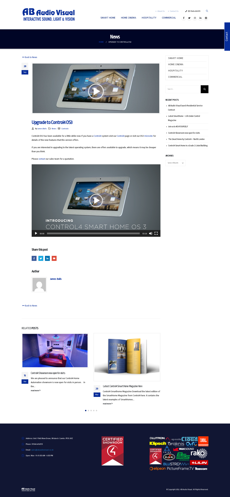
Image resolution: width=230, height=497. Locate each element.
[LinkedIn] (200, 18)
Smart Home (108, 17)
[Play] (36, 233)
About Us (161, 11)
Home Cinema (128, 17)
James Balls (42, 128)
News (54, 128)
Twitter (40, 258)
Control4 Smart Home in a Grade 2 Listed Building (188, 145)
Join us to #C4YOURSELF (178, 126)
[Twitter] (189, 18)
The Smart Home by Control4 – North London (186, 139)
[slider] (93, 233)
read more (35, 390)
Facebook (34, 258)
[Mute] (150, 233)
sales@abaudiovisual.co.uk (42, 450)
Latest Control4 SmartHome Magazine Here (122, 386)
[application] (96, 200)
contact (42, 159)
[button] (96, 200)
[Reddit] (206, 18)
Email (54, 258)
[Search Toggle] (206, 11)
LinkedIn (47, 258)
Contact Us (174, 11)
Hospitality (149, 17)
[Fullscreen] (156, 233)
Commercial (169, 17)
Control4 (64, 128)
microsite (148, 136)
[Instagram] (194, 18)
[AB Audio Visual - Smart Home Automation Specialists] (51, 15)
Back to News (30, 57)
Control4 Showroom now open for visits (48, 373)
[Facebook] (183, 18)
